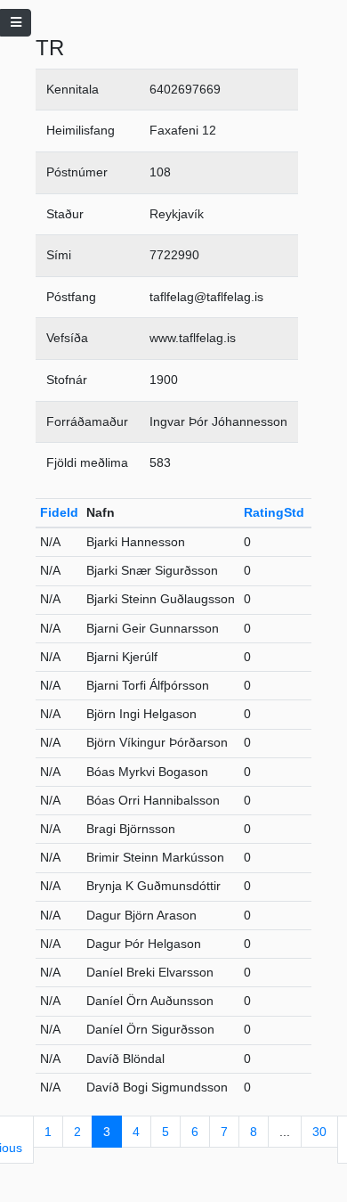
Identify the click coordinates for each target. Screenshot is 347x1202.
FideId (59, 512)
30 (319, 1131)
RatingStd (274, 512)
